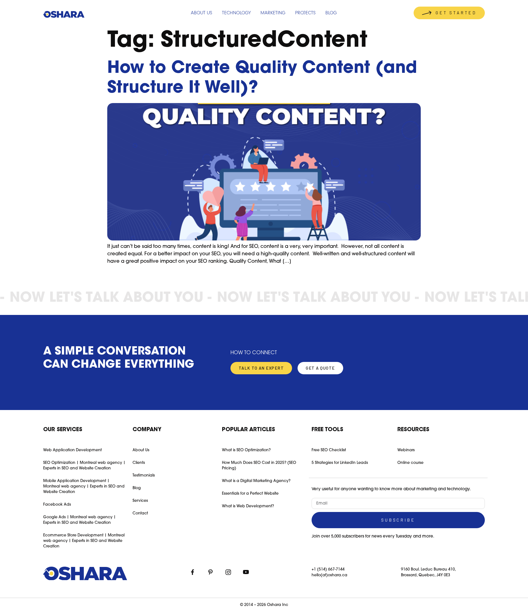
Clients (139, 463)
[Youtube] (246, 572)
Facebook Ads (57, 505)
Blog (137, 488)
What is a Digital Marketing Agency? (256, 481)
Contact (140, 513)
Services (140, 501)
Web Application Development (72, 450)
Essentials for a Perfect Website (250, 494)
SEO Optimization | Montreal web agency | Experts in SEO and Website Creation (84, 465)
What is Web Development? (248, 506)
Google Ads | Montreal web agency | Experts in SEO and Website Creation (79, 520)
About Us (141, 450)
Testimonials (144, 475)
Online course (410, 463)
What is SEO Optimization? (246, 450)
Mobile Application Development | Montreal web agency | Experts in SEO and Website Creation (84, 486)
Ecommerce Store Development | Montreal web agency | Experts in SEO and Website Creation (84, 541)
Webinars (406, 450)
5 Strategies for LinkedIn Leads (340, 463)
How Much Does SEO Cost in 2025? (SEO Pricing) (259, 465)
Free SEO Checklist (329, 450)
